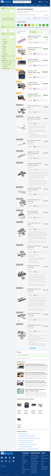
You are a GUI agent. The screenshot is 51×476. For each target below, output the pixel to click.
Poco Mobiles (33, 469)
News (3, 5)
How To (11, 5)
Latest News (43, 469)
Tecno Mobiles (34, 471)
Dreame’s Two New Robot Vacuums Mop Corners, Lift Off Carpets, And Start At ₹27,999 (36, 373)
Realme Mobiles (34, 458)
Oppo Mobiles (34, 464)
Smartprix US (3, 466)
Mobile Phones (25, 455)
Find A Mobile (44, 466)
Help (42, 463)
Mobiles (16, 5)
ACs (23, 466)
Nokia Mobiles (34, 472)
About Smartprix (44, 455)
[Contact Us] (2, 458)
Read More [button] (46, 15)
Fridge (23, 467)
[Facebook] (6, 458)
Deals (23, 472)
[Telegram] (6, 461)
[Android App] (14, 461)
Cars (23, 458)
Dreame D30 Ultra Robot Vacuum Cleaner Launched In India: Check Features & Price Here (36, 365)
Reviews (6, 5)
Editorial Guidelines (45, 458)
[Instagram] (2, 461)
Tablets (20, 5)
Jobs (42, 460)
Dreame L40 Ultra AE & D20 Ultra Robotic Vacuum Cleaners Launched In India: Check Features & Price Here (35, 381)
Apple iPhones (34, 466)
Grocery (23, 471)
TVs (28, 5)
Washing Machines (26, 469)
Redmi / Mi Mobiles (35, 456)
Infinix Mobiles (34, 467)
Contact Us (43, 461)
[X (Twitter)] (10, 458)
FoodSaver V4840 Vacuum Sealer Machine (19, 411)
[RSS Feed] (10, 461)
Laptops (25, 5)
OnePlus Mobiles (34, 463)
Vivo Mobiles (33, 460)
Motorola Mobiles (34, 461)
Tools (42, 464)
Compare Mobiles (44, 467)
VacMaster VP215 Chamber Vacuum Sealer (26, 411)
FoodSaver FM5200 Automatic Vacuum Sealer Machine (19, 425)
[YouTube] (14, 458)
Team (42, 456)
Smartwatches (25, 461)
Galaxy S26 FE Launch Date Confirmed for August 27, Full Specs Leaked (35, 390)
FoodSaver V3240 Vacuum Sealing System (40, 411)
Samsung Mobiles (34, 455)
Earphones (24, 460)
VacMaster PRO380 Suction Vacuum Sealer (33, 411)
